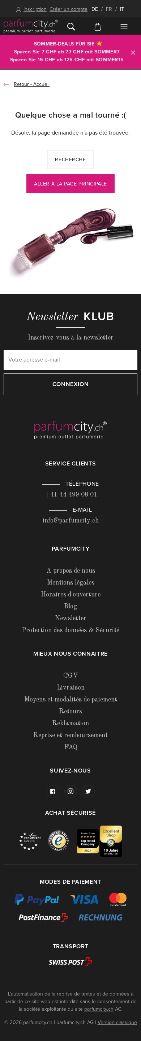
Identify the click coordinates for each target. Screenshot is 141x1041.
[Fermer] (133, 52)
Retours (70, 711)
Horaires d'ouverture (71, 594)
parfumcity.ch (99, 1009)
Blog (70, 606)
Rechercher (71, 26)
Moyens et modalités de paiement (70, 699)
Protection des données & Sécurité (70, 630)
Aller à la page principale (70, 184)
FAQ (70, 747)
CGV (70, 676)
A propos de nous (70, 571)
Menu (124, 26)
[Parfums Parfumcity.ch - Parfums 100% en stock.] (31, 26)
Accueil (41, 84)
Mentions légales (70, 582)
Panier (97, 26)
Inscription (35, 9)
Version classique (117, 1022)
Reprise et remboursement (70, 735)
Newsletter (70, 618)
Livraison (71, 687)
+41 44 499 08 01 (70, 494)
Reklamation (70, 723)
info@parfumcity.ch (71, 520)
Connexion (70, 384)
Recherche (70, 160)
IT (122, 9)
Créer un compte (68, 9)
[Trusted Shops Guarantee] (62, 841)
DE (94, 9)
